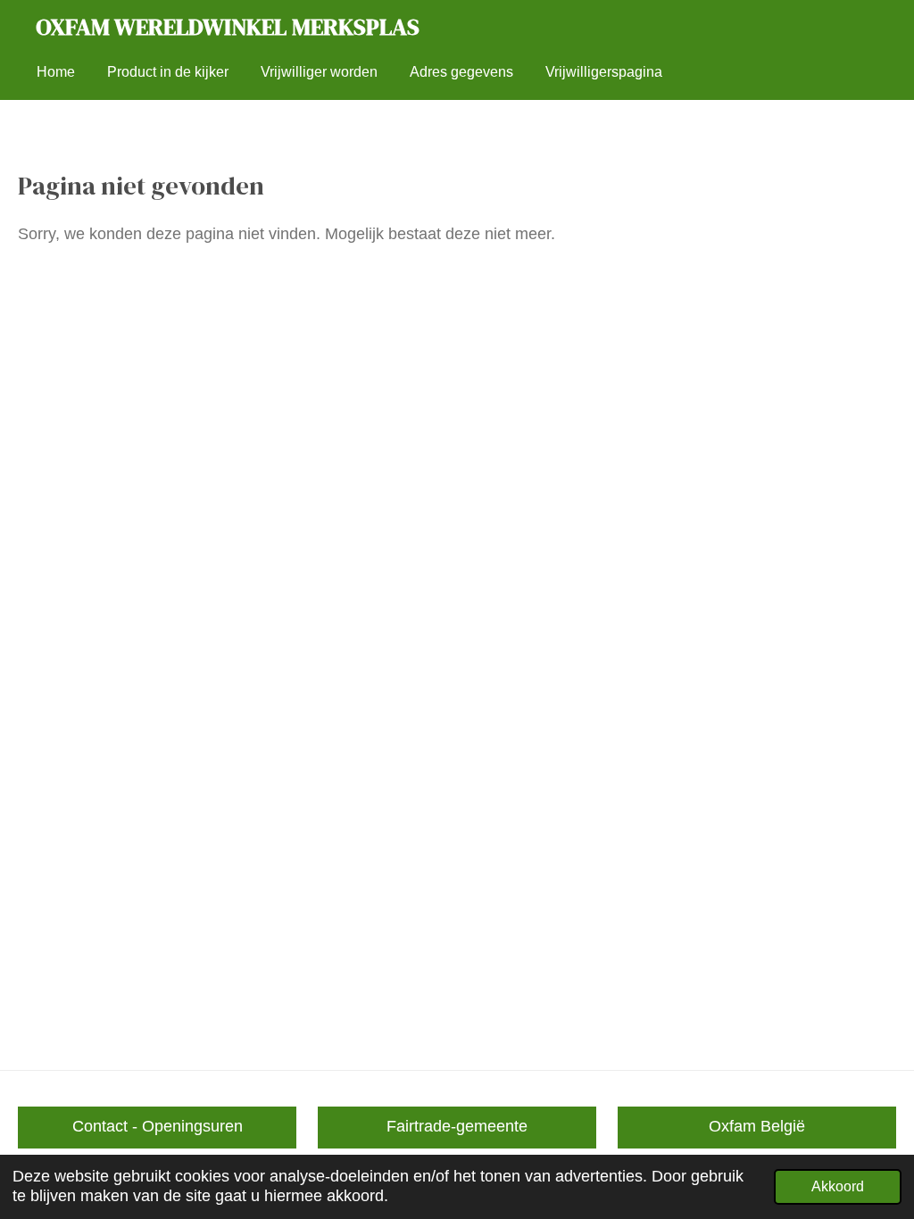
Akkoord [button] (837, 1186)
